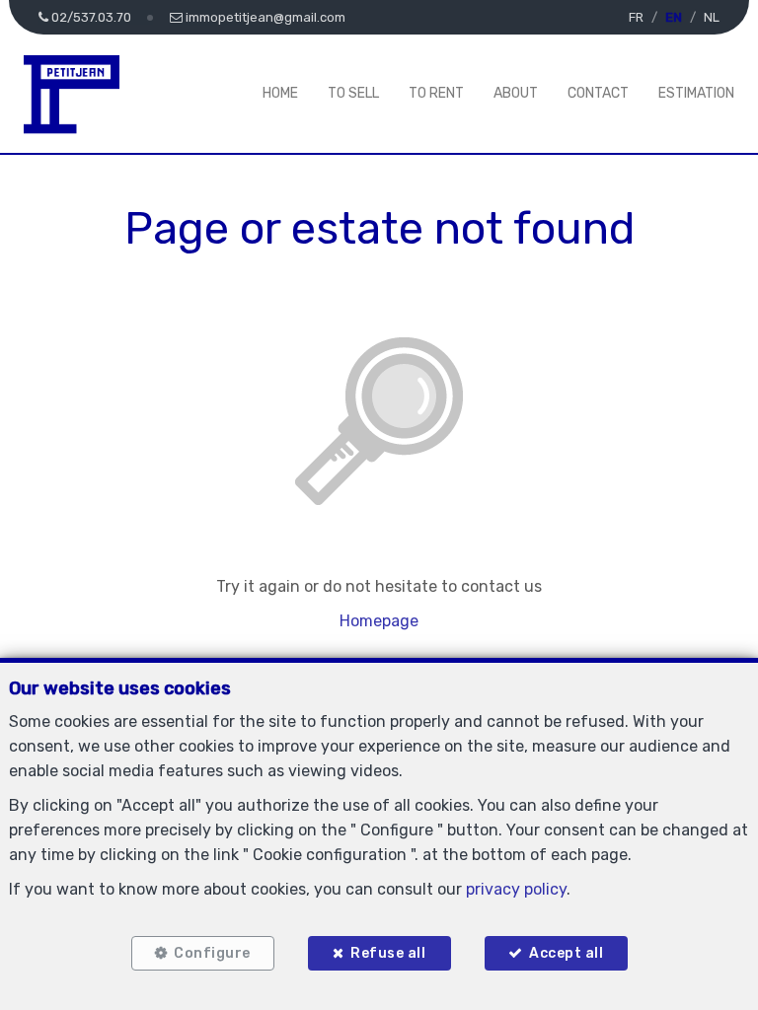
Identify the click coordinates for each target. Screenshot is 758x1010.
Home (280, 93)
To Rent (436, 93)
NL (712, 17)
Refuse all (387, 953)
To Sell (353, 93)
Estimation (696, 93)
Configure (212, 953)
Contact (598, 93)
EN (673, 17)
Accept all (566, 953)
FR (636, 17)
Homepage (379, 621)
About (515, 93)
